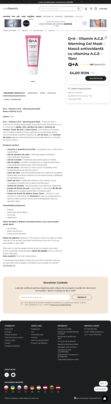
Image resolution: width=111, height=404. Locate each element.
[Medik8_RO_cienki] (55, 23)
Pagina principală (9, 30)
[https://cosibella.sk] (26, 387)
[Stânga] (29, 2)
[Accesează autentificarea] (86, 8)
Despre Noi (9, 329)
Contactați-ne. (9, 265)
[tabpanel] (55, 23)
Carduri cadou (10, 340)
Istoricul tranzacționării (40, 340)
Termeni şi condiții (65, 329)
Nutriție (52, 30)
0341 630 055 (92, 329)
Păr (18, 16)
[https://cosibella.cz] (19, 387)
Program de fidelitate (39, 343)
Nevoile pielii (38, 30)
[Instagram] (13, 375)
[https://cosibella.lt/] (52, 387)
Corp (23, 16)
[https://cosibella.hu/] (39, 387)
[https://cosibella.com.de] (32, 387)
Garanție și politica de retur (81, 88)
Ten (13, 16)
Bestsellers (69, 16)
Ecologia (51, 93)
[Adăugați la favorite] (106, 37)
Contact (8, 343)
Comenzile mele (37, 335)
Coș (32, 332)
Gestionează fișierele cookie (68, 359)
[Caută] (78, 8)
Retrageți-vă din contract (67, 347)
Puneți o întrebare (12, 99)
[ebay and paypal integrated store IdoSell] (90, 398)
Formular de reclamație (67, 341)
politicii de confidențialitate (60, 305)
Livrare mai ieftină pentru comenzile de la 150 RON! (55, 2)
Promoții (79, 16)
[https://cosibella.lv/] (58, 387)
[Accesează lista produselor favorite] (91, 8)
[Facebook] (7, 375)
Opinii (42, 93)
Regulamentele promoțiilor (68, 344)
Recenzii (97, 64)
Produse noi (48, 16)
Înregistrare (35, 329)
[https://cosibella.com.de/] (45, 387)
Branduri (59, 16)
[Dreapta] (81, 2)
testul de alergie (39, 251)
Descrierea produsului (14, 93)
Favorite (34, 337)
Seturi (38, 16)
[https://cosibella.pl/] (6, 387)
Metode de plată (11, 335)
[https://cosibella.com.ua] (13, 387)
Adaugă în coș (95, 78)
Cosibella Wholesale (12, 346)
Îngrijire (30, 16)
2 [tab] (56, 26)
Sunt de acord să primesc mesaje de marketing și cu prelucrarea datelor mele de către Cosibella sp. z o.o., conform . (55, 304)
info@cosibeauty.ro (96, 332)
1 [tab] (52, 26)
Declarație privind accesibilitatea (64, 351)
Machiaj (6, 16)
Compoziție (32, 93)
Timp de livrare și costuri (14, 337)
